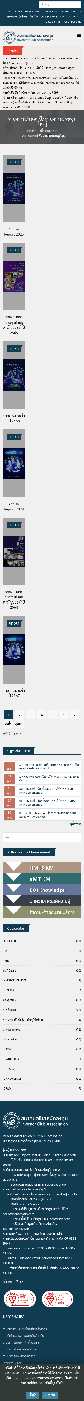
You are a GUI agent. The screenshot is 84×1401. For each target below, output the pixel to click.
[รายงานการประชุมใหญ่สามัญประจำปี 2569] (14, 276)
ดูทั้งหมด (75, 824)
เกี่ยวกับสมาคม (49, 131)
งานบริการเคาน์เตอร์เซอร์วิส (19, 1356)
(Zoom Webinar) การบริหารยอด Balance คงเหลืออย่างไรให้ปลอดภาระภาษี (49, 766)
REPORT (14, 162)
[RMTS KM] (42, 867)
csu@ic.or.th (68, 1155)
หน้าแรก (31, 131)
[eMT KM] (42, 878)
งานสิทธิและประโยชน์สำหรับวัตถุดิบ (23, 1336)
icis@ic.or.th (44, 1199)
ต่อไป (8, 723)
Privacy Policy (21, 1378)
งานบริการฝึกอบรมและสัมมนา (20, 1349)
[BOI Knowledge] (42, 889)
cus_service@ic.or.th (24, 63)
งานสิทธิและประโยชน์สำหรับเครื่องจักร (25, 1329)
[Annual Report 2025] (14, 188)
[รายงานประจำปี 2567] (14, 650)
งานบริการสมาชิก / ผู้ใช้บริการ (21, 1343)
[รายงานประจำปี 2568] (14, 375)
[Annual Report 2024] (14, 463)
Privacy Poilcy (12, 1363)
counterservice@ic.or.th (18, 1214)
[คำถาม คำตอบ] (42, 912)
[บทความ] (42, 900)
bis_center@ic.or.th (57, 1219)
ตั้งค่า (32, 1395)
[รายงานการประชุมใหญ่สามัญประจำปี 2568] (14, 551)
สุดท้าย (19, 723)
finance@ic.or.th (51, 1234)
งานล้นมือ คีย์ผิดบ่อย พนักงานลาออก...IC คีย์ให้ (30, 92)
